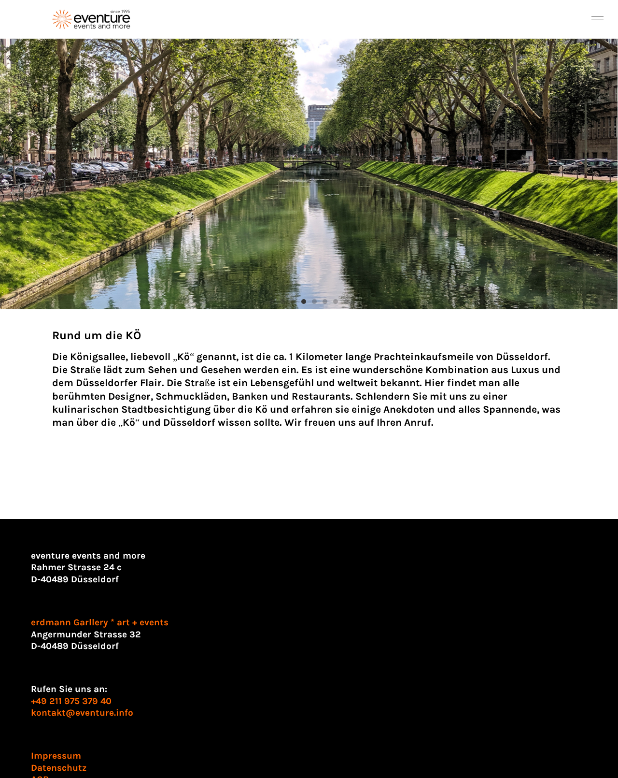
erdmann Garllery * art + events (100, 622)
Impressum (56, 755)
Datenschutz (58, 768)
